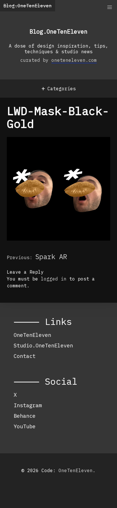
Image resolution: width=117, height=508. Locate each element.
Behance (24, 415)
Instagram (28, 405)
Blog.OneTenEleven (27, 6)
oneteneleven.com (74, 60)
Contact (24, 356)
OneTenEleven (32, 334)
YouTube (24, 426)
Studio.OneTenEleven (43, 345)
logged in (53, 279)
